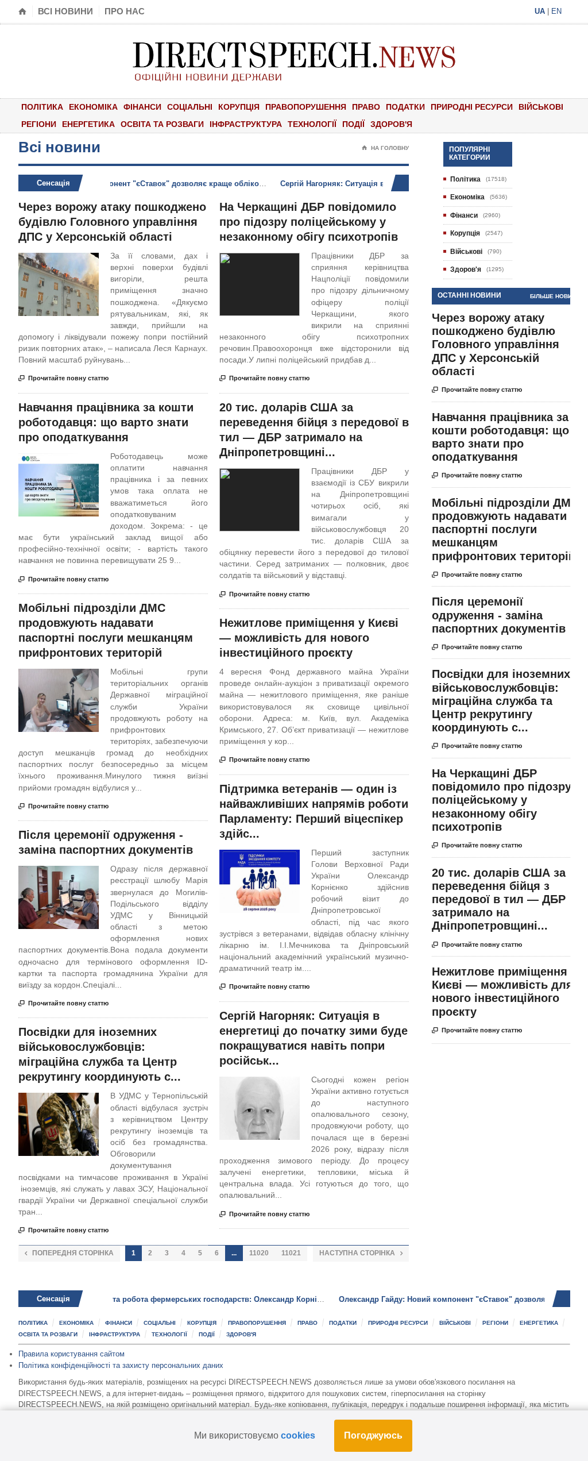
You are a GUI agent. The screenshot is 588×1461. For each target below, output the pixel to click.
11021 (291, 1253)
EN (556, 11)
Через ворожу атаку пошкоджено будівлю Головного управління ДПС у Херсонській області (112, 222)
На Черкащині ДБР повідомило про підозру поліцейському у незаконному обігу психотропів (308, 222)
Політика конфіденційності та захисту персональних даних (120, 1365)
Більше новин (553, 296)
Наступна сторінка (361, 1253)
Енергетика (88, 124)
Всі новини (65, 11)
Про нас (125, 11)
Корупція (239, 106)
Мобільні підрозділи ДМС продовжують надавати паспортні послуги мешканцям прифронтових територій (505, 529)
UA (540, 11)
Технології (312, 124)
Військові (541, 106)
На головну (385, 148)
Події (353, 124)
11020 (259, 1253)
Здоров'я (391, 124)
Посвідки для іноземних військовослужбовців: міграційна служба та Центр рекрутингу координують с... (501, 701)
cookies (298, 1435)
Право (366, 106)
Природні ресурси (472, 106)
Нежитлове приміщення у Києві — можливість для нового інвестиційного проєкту (309, 637)
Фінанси (142, 106)
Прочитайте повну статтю (63, 378)
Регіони (38, 124)
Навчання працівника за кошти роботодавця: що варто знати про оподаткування (106, 422)
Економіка (93, 106)
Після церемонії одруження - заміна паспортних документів (499, 614)
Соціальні (189, 106)
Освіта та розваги (162, 124)
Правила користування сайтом (71, 1354)
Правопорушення (305, 106)
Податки (405, 106)
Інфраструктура (246, 124)
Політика (42, 106)
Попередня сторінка (69, 1253)
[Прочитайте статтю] (58, 263)
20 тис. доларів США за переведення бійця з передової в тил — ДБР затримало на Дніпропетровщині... (499, 899)
